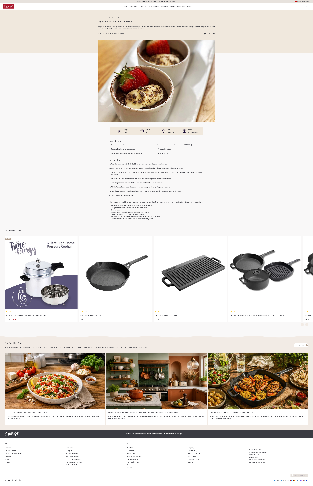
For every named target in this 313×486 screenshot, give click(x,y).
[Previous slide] (302, 324)
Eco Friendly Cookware (73, 465)
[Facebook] (9, 480)
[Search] (301, 6)
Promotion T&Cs (193, 459)
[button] (41, 305)
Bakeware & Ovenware (168, 6)
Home (99, 17)
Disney (126, 6)
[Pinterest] (20, 480)
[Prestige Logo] (12, 434)
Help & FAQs (131, 453)
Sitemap (190, 462)
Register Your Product (134, 456)
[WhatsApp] (12, 480)
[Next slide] (306, 324)
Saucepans (69, 448)
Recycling (191, 448)
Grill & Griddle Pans (72, 453)
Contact (189, 6)
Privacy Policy (192, 451)
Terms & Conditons (194, 453)
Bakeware (8, 456)
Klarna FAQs (192, 456)
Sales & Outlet (181, 6)
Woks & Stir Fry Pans (72, 456)
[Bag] (308, 6)
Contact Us (130, 451)
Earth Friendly (134, 6)
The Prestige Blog (108, 17)
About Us (130, 448)
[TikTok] (16, 480)
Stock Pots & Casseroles (74, 459)
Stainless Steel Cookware (74, 462)
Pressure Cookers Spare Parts (14, 453)
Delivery (129, 465)
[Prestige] (8, 6)
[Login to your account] (304, 6)
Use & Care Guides (133, 459)
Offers (7, 459)
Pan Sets (7, 462)
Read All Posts (299, 345)
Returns (129, 468)
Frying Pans (69, 451)
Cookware (143, 6)
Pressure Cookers (154, 6)
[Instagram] (5, 480)
